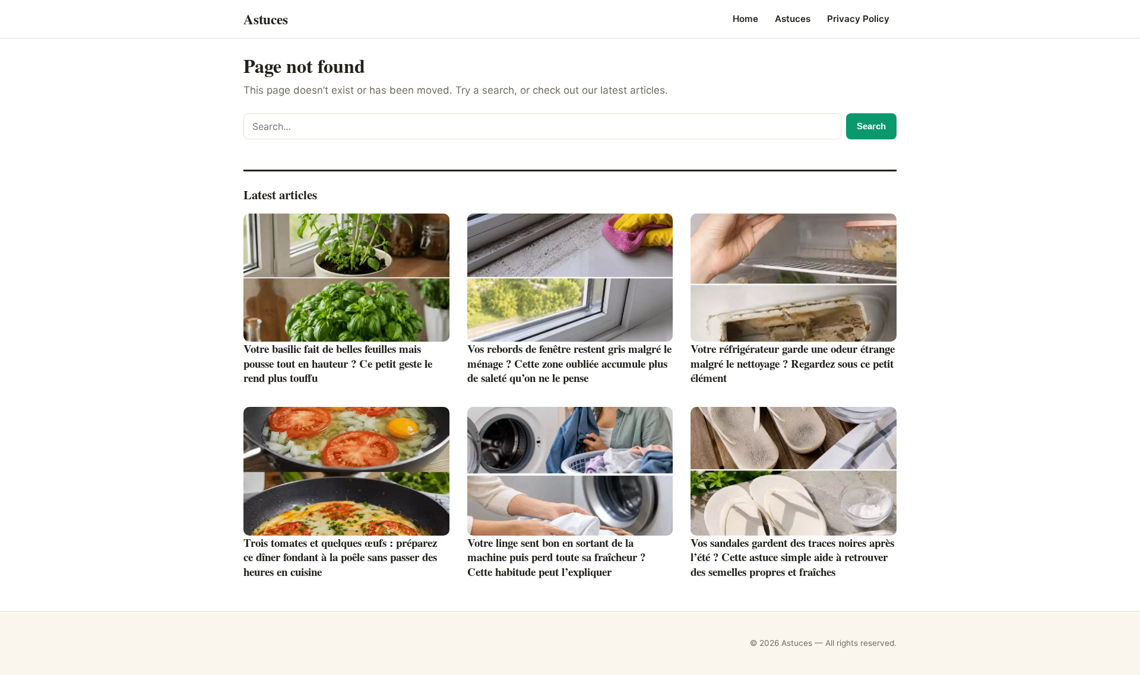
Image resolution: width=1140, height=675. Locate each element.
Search (871, 126)
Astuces (792, 18)
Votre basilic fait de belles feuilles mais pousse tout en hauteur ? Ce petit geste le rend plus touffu (337, 363)
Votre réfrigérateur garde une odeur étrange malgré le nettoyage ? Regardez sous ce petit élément (793, 363)
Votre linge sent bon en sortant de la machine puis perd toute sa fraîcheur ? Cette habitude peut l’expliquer (556, 557)
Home (745, 18)
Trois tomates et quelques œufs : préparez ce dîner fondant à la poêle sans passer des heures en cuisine (340, 557)
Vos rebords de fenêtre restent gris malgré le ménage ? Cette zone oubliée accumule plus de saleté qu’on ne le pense (569, 363)
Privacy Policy (858, 18)
